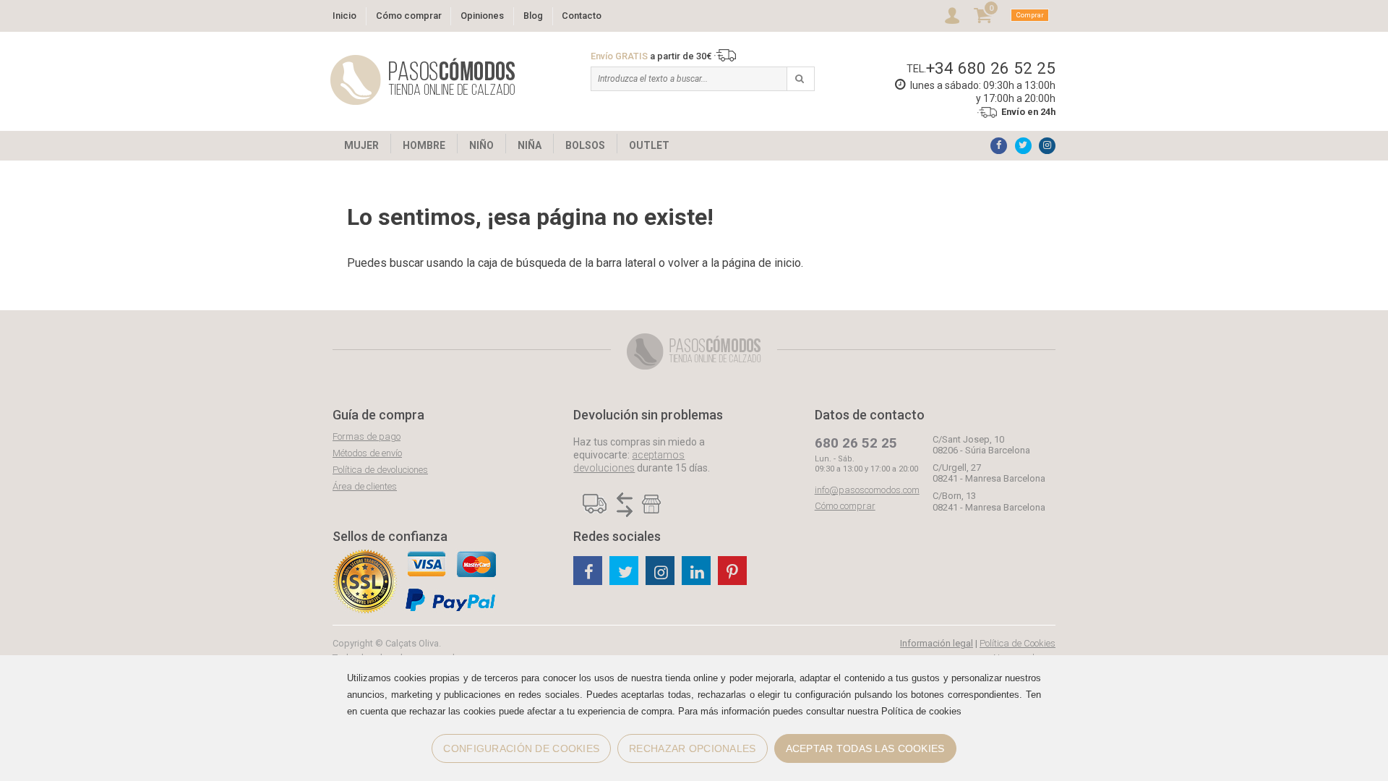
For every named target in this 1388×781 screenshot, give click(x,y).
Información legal (936, 643)
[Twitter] (1023, 145)
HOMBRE (424, 145)
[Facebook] (998, 145)
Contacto (581, 15)
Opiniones (482, 15)
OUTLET (649, 145)
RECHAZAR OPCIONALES (692, 748)
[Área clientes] (952, 15)
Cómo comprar (409, 15)
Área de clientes (365, 486)
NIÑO (481, 145)
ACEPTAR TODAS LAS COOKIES (865, 748)
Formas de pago (366, 436)
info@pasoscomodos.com (867, 490)
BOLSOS (585, 145)
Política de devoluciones (380, 469)
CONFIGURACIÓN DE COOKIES (521, 748)
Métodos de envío (367, 453)
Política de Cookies (1017, 643)
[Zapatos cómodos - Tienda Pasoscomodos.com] (423, 80)
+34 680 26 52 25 (990, 68)
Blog (533, 15)
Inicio (344, 15)
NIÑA (529, 145)
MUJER (361, 145)
